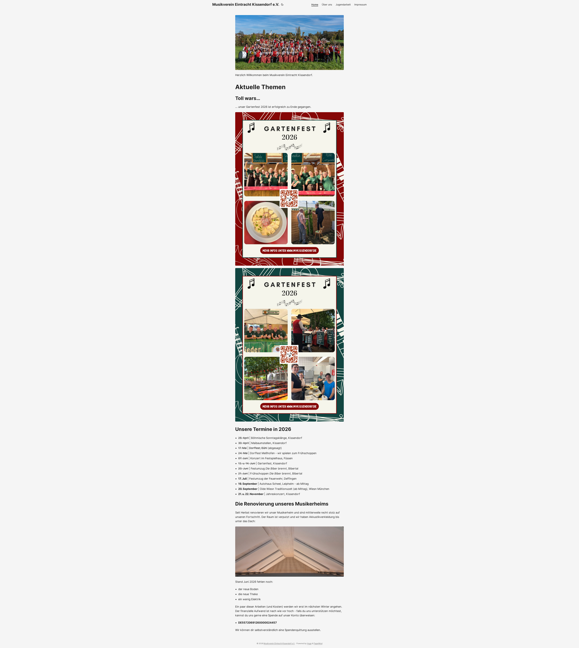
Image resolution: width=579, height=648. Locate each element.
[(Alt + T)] (282, 4)
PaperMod (318, 643)
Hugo (309, 643)
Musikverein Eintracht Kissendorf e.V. (245, 4)
